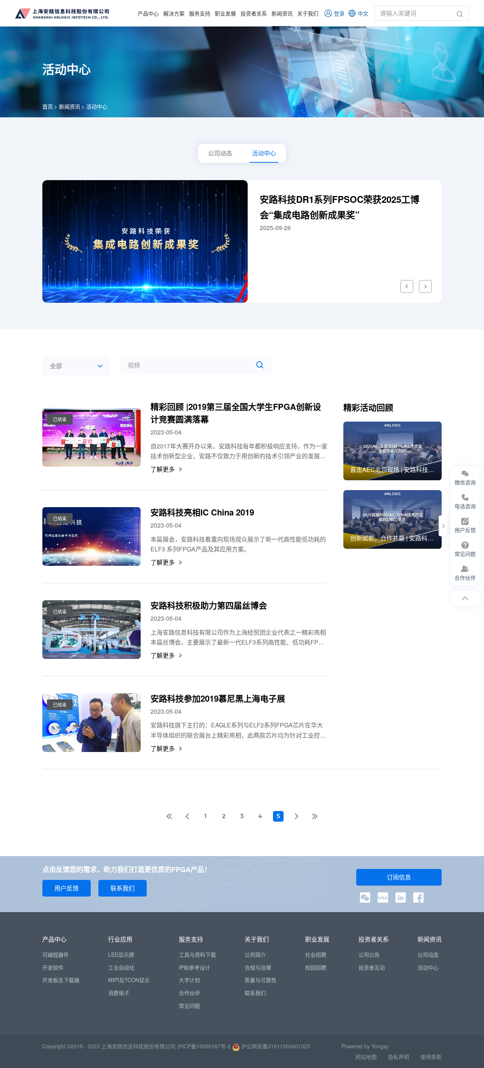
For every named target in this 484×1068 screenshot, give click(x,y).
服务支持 (199, 13)
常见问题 (189, 1005)
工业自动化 (121, 967)
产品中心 (148, 13)
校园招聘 (315, 967)
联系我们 (255, 992)
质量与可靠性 (260, 980)
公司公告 (369, 954)
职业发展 (225, 13)
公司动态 (428, 954)
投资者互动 (371, 967)
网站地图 (366, 1056)
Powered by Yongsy (365, 1046)
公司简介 (255, 954)
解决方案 (174, 13)
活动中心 (96, 106)
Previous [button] (406, 286)
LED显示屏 (121, 954)
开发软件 (53, 967)
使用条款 (431, 1056)
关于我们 (307, 13)
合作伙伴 (189, 992)
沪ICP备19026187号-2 (204, 1046)
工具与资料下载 (197, 954)
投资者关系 (253, 13)
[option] (242, 241)
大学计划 (189, 980)
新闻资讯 (282, 13)
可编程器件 (55, 954)
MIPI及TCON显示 (129, 980)
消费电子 (118, 992)
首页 (47, 106)
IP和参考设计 (194, 967)
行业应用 (120, 939)
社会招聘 (315, 954)
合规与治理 (258, 967)
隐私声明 (398, 1056)
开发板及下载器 (60, 980)
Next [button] (425, 286)
